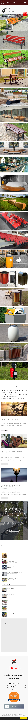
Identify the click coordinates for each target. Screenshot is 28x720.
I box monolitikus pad (11, 600)
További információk (7, 718)
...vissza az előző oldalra (7, 546)
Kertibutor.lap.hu (5, 685)
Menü (3, 11)
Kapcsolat (14, 675)
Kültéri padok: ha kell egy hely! (10, 419)
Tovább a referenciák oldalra (9, 502)
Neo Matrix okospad (11, 613)
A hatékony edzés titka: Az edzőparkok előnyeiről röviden (14, 560)
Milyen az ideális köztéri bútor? (13, 578)
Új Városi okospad (10, 588)
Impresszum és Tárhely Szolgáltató (9, 687)
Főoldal (3, 674)
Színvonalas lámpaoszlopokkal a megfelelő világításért (15, 566)
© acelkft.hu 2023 (13, 712)
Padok (6, 623)
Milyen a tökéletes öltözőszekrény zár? (14, 572)
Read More (4, 430)
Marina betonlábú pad (11, 606)
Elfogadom (23, 718)
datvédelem (7, 675)
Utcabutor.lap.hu (13, 685)
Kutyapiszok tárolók (13, 383)
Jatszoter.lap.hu (14, 686)
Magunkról (9, 674)
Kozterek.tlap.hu (21, 685)
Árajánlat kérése (20, 675)
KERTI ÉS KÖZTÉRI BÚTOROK (13, 530)
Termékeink (22, 674)
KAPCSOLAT (14, 532)
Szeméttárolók (8, 625)
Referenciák (15, 674)
